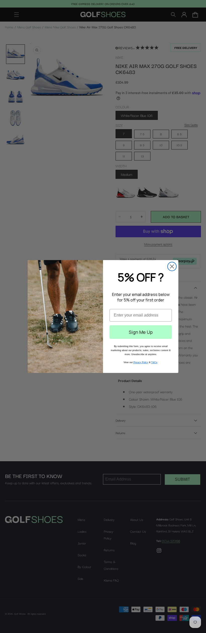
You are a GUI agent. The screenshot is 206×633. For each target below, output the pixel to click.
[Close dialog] (172, 266)
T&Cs (154, 362)
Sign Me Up (141, 332)
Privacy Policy (140, 362)
